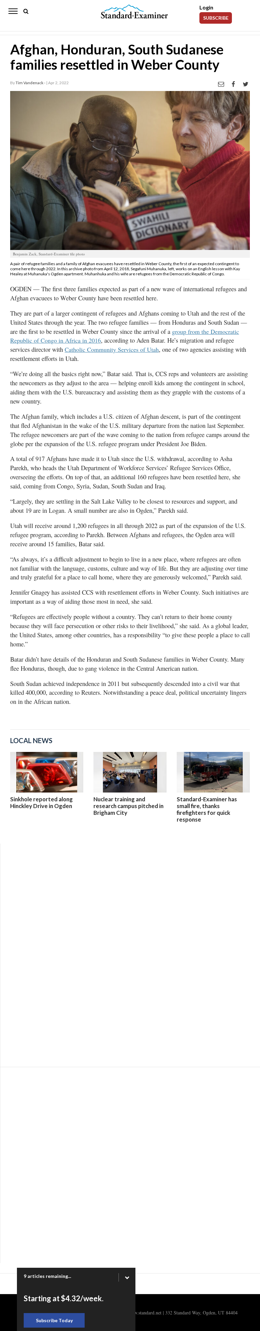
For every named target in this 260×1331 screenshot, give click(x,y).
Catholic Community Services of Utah (112, 349)
